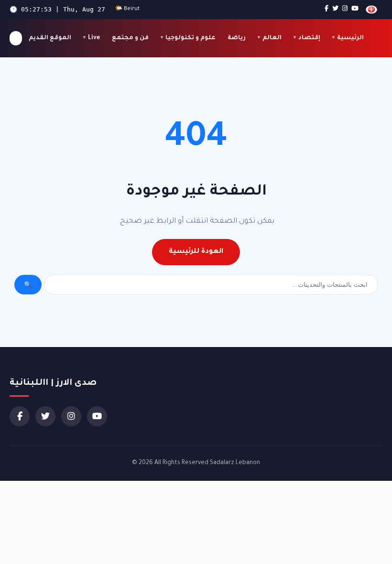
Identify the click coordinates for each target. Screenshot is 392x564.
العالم (272, 38)
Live (94, 38)
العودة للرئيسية (196, 252)
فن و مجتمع (130, 38)
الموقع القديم (50, 38)
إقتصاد (309, 38)
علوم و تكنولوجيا (190, 38)
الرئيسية (350, 38)
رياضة (237, 38)
